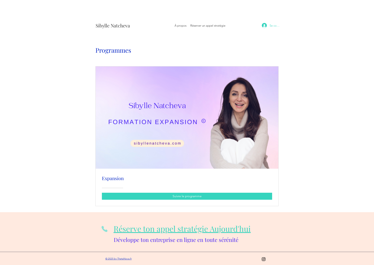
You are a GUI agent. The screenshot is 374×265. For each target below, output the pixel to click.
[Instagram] (263, 259)
